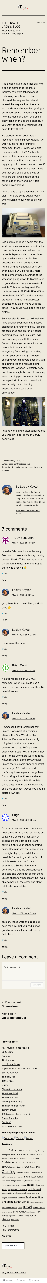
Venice (33, 1215)
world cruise (15, 1219)
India (30, 1184)
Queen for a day (10, 1118)
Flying (4, 1181)
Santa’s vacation (10, 1072)
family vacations (18, 1177)
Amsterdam (22, 1154)
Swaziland (6, 1207)
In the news (38, 1185)
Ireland (4, 1189)
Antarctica (32, 1155)
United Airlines (23, 1216)
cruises (39, 1167)
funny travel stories (27, 1181)
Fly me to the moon (12, 1089)
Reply (4, 580)
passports (36, 1193)
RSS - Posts (8, 1225)
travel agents (39, 1207)
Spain (32, 1202)
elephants (10, 1177)
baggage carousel (7, 1158)
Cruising (8, 1171)
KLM (13, 1189)
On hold (13, 1193)
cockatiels (28, 1163)
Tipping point (8, 1060)
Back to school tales (12, 1126)
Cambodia (22, 1158)
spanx (36, 1202)
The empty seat (10, 1097)
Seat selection (34, 1197)
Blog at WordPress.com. (14, 1272)
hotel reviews (11, 1185)
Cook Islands (36, 1163)
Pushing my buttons (12, 1101)
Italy (9, 1189)
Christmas (8, 1162)
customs (33, 1172)
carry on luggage (32, 1158)
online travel (21, 1193)
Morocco (5, 1193)
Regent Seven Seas (9, 1198)
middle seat (34, 1189)
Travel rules (7, 1081)
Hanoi (4, 1185)
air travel (11, 1155)
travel (27, 1207)
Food (8, 1181)
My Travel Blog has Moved (15, 1048)
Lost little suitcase (11, 1064)
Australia (40, 1155)
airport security (39, 1151)
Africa (12, 1150)
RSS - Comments (10, 1230)
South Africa (21, 1201)
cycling (39, 1172)
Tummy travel (9, 1110)
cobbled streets (20, 1163)
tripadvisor (13, 1216)
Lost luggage (21, 1189)
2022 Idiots (7, 1052)
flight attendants (33, 1176)
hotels (17, 1185)
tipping (20, 1207)
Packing (29, 1193)
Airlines (19, 1151)
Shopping (7, 1201)
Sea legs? (6, 1122)
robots (24, 467)
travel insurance (31, 1212)
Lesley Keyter (21, 590)
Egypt (4, 1177)
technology (33, 467)
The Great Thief (10, 1093)
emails (17, 467)
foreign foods (16, 1181)
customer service (22, 1172)
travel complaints (7, 1212)
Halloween (37, 1181)
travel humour (19, 1212)
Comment (37, 985)
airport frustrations (28, 1151)
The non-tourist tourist (13, 1105)
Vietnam (6, 1219)
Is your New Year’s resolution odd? (19, 1068)
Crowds (26, 1166)
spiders (40, 1202)
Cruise (33, 1167)
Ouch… (5, 1085)
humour (23, 1185)
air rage (5, 1155)
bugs (15, 1158)
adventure (5, 1151)
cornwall (6, 1167)
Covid (19, 1167)
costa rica (13, 1167)
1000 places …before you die (16, 1114)
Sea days (6, 1056)
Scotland (21, 1198)
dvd (11, 467)
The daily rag (8, 1076)
